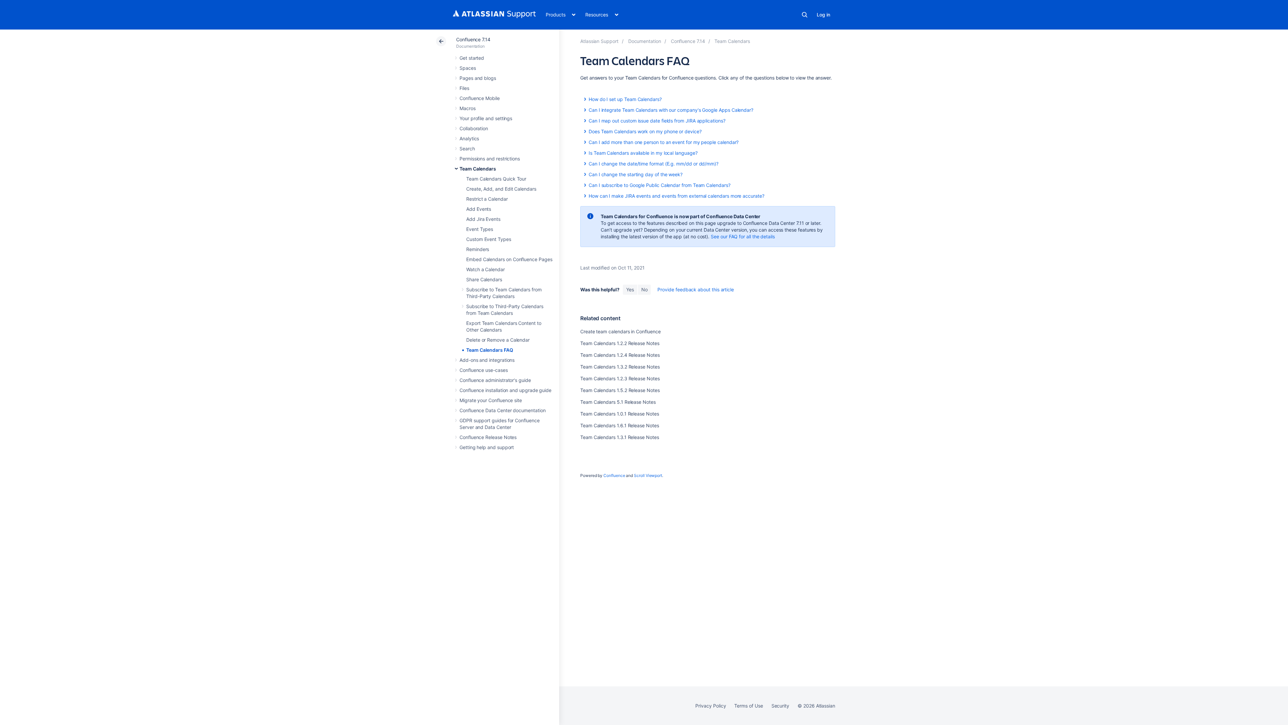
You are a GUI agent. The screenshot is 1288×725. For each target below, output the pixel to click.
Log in (823, 14)
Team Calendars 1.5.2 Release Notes (620, 390)
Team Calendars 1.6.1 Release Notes (619, 425)
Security (780, 706)
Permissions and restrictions (490, 158)
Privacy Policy (710, 706)
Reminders (477, 249)
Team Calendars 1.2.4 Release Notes (620, 355)
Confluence (614, 475)
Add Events (478, 209)
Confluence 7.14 (473, 39)
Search (804, 14)
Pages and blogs (478, 78)
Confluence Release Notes (488, 437)
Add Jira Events (483, 219)
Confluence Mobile (480, 98)
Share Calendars (484, 279)
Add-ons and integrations (487, 360)
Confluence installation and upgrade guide (505, 390)
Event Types (479, 229)
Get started (472, 58)
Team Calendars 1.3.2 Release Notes (620, 367)
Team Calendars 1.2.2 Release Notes (619, 343)
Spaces (468, 68)
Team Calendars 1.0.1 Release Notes (619, 414)
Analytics (469, 138)
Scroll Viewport (648, 475)
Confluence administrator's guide (495, 380)
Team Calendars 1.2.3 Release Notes (620, 378)
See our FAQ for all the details (743, 236)
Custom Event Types (488, 239)
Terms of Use (748, 706)
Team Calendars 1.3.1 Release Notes (619, 437)
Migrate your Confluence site (491, 400)
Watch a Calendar (485, 269)
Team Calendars (478, 169)
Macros (468, 108)
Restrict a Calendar (487, 199)
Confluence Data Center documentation (502, 410)
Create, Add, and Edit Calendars (501, 189)
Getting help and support (487, 447)
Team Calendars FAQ (489, 350)
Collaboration (474, 128)
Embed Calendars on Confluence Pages (509, 259)
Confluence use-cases (484, 370)
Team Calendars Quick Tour (496, 179)
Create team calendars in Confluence (620, 331)
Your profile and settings (486, 118)
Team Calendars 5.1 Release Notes (618, 402)
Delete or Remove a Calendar (498, 340)
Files (464, 88)
